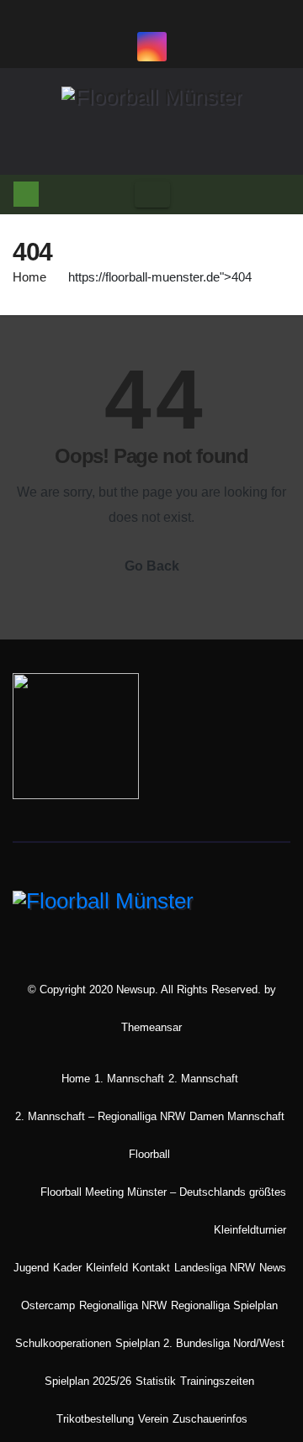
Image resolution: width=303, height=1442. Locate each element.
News (272, 1267)
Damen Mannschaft (236, 1116)
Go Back (152, 566)
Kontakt (151, 1267)
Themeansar (151, 1027)
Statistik (156, 1381)
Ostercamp (48, 1305)
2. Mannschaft (203, 1078)
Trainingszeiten (217, 1381)
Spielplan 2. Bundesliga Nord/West (199, 1343)
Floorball (149, 1154)
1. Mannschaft (129, 1078)
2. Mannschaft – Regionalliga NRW (100, 1116)
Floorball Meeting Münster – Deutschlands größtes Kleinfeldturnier (163, 1211)
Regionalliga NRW (123, 1305)
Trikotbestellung (95, 1419)
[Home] (26, 194)
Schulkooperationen (63, 1343)
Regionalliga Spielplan (224, 1305)
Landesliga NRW (214, 1267)
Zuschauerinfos (210, 1419)
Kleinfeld (107, 1267)
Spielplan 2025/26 (88, 1381)
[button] (277, 194)
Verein (153, 1419)
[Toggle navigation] (152, 195)
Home (29, 277)
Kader (67, 1267)
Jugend (31, 1267)
